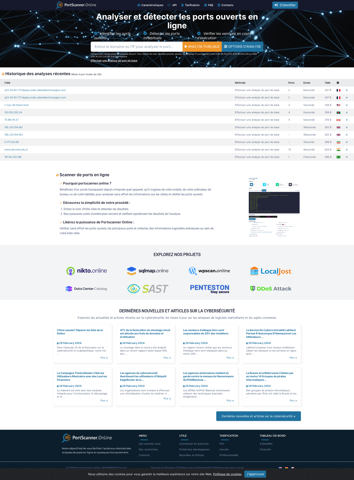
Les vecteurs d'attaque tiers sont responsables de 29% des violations (205, 331)
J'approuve (255, 474)
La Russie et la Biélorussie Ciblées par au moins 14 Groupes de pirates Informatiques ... (270, 376)
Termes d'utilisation (163, 467)
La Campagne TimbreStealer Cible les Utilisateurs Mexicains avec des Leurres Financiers (82, 376)
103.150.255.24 (13, 112)
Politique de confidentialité (194, 467)
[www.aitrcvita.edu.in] (347, 150)
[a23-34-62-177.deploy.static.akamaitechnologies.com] (347, 90)
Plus (103, 357)
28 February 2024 (70, 342)
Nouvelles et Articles (191, 455)
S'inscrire (265, 449)
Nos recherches (148, 449)
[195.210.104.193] (347, 127)
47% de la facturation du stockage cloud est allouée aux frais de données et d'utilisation (145, 333)
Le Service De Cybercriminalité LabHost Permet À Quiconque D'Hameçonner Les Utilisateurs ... (271, 333)
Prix (222, 443)
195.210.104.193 (13, 127)
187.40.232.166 (12, 156)
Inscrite (224, 449)
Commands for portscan (194, 443)
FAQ (210, 5)
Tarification (192, 5)
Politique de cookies (227, 474)
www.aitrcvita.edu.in (16, 149)
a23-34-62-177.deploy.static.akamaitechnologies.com (35, 90)
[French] (292, 467)
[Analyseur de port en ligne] (76, 5)
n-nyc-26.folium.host (16, 104)
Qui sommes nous (150, 443)
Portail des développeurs (194, 449)
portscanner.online (89, 467)
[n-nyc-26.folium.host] (347, 105)
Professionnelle (229, 455)
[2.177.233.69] (347, 142)
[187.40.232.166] (347, 157)
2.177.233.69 (11, 141)
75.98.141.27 (11, 119)
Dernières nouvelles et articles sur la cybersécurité (257, 416)
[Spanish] (286, 467)
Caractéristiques (152, 5)
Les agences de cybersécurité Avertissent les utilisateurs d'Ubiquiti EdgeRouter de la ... (143, 376)
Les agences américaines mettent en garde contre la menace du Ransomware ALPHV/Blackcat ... (208, 376)
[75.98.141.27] (347, 120)
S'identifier (287, 5)
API (174, 5)
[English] (280, 467)
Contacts (227, 5)
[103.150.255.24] (347, 112)
